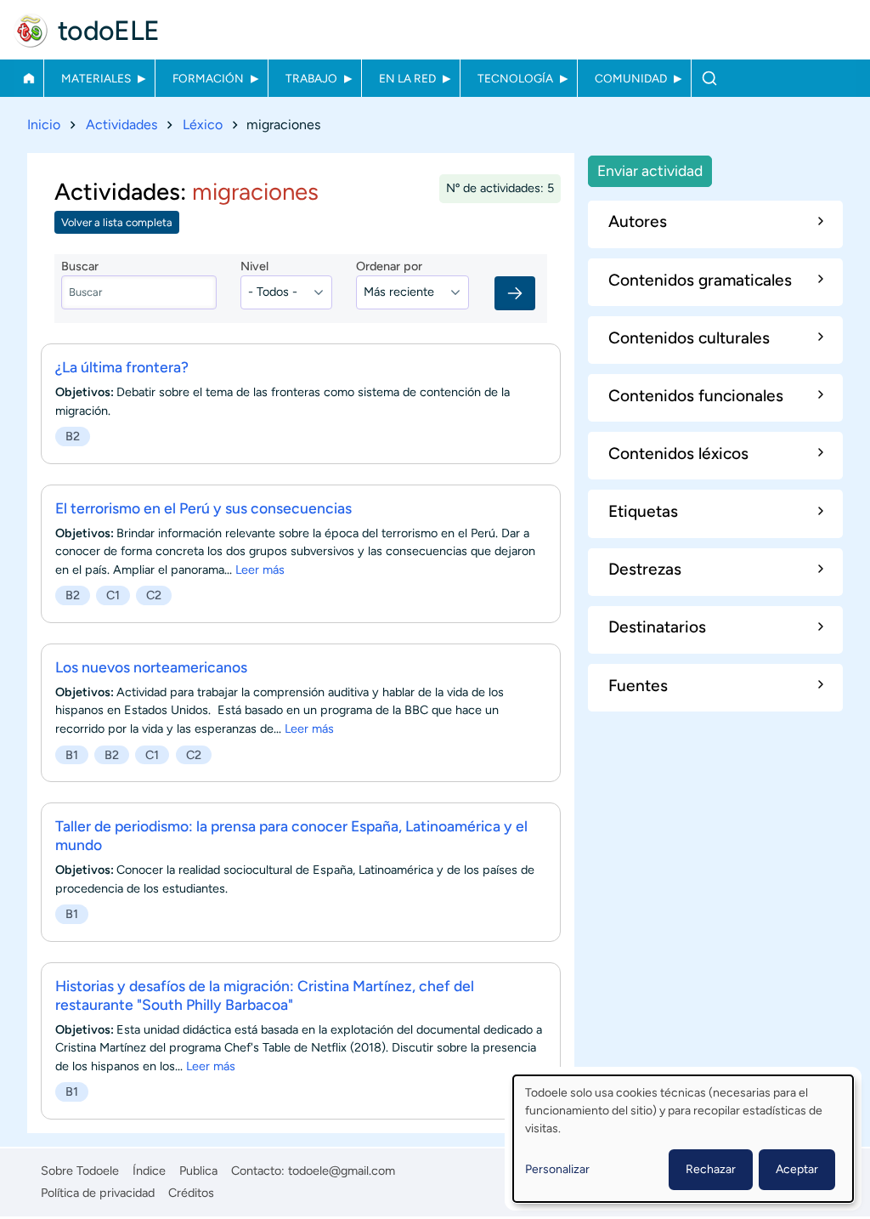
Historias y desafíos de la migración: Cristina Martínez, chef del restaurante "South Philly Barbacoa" (264, 995)
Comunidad (631, 78)
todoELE (109, 30)
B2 (72, 436)
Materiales (96, 78)
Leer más (260, 569)
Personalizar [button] (557, 1169)
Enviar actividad (650, 170)
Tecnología (515, 78)
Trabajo (311, 78)
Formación (208, 78)
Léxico (203, 124)
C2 (153, 595)
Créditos (191, 1192)
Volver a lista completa (116, 222)
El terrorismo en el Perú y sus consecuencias (203, 508)
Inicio (28, 78)
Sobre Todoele (80, 1170)
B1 (71, 755)
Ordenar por (389, 266)
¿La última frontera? (122, 367)
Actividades (121, 124)
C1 (113, 595)
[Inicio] (31, 31)
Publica (198, 1170)
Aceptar (797, 1169)
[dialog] (683, 1138)
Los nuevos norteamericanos (151, 667)
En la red (407, 78)
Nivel (254, 266)
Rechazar (711, 1169)
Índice (149, 1170)
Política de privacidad (98, 1192)
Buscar (709, 78)
